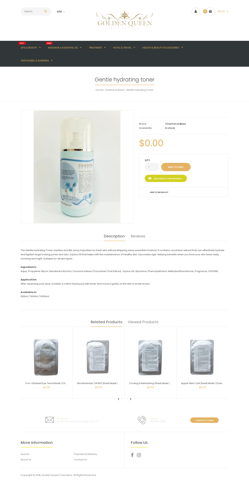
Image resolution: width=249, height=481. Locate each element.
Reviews (138, 236)
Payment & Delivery (85, 454)
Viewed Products (143, 321)
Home (99, 90)
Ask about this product (168, 178)
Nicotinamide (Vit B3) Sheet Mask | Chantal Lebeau (107, 383)
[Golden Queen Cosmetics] (124, 31)
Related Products (106, 321)
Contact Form (204, 420)
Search (25, 454)
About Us (26, 459)
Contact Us (80, 459)
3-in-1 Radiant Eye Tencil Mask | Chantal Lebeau (53, 383)
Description (114, 236)
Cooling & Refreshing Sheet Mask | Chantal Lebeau (159, 383)
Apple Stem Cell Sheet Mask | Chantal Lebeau (208, 383)
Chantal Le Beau (114, 90)
